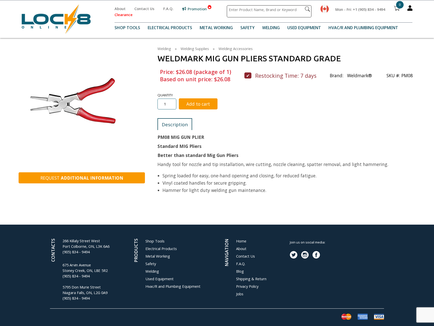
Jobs (239, 293)
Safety (247, 27)
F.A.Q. (168, 8)
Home (241, 240)
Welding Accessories (236, 48)
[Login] (409, 9)
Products (136, 250)
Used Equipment (304, 27)
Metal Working (216, 27)
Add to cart (198, 104)
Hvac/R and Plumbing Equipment (363, 27)
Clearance (124, 14)
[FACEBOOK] (316, 255)
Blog (240, 271)
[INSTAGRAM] (305, 255)
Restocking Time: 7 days (285, 75)
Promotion (197, 8)
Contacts (53, 250)
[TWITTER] (293, 255)
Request (81, 178)
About (120, 8)
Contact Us (144, 8)
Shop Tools (127, 27)
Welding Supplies (195, 48)
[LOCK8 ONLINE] (56, 32)
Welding (271, 27)
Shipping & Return (251, 278)
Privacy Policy (247, 286)
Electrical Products (170, 27)
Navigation (227, 252)
